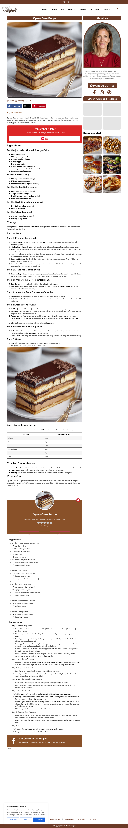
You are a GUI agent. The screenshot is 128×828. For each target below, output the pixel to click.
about (93, 819)
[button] (14, 106)
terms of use (54, 819)
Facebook (62, 742)
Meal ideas (94, 9)
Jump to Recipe (15, 112)
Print (29, 534)
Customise (13, 820)
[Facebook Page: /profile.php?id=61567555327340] (14, 741)
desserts (106, 9)
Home (44, 9)
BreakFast (72, 9)
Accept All (39, 820)
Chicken (54, 9)
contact (82, 819)
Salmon (83, 9)
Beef (62, 9)
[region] (26, 813)
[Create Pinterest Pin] (78, 500)
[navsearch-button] (117, 9)
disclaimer (69, 819)
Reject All (26, 820)
